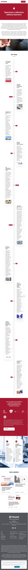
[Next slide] (26, 411)
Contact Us (23, 1)
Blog (1, 533)
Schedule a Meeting (13, 536)
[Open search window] (19, 1)
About (2, 531)
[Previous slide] (1, 411)
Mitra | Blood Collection (22, 531)
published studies (8, 190)
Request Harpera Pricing (14, 533)
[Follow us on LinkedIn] (12, 528)
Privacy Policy (3, 539)
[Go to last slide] (1, 424)
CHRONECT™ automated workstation (8, 333)
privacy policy (8, 562)
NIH (7, 172)
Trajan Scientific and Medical (6, 23)
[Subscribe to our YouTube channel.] (15, 528)
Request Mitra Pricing (13, 531)
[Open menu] (26, 1)
